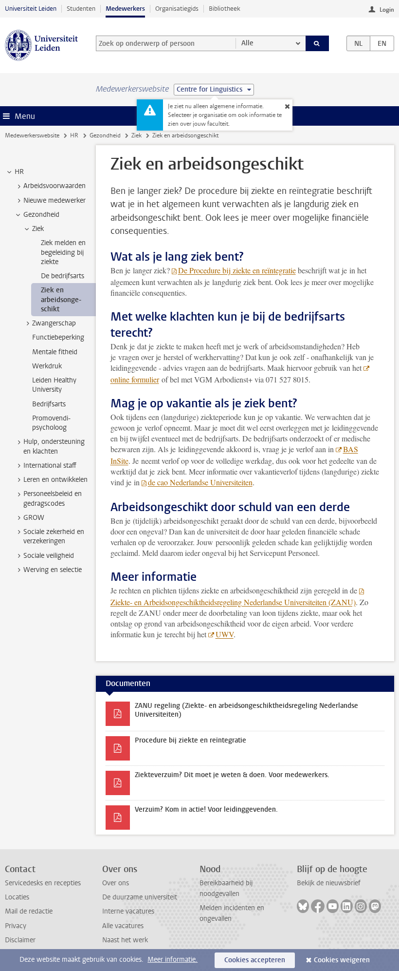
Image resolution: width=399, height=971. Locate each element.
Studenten (81, 8)
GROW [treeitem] (33, 517)
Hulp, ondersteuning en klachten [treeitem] (54, 446)
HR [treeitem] (19, 171)
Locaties (17, 897)
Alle (247, 43)
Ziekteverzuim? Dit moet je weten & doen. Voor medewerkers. (232, 775)
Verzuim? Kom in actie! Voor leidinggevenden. (206, 809)
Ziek (136, 135)
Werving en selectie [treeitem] (52, 569)
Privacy (15, 926)
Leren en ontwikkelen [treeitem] (55, 479)
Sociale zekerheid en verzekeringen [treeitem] (53, 536)
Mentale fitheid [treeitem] (54, 352)
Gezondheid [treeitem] (41, 214)
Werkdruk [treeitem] (47, 366)
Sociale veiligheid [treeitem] (48, 555)
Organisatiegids (177, 8)
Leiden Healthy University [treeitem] (54, 385)
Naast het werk (125, 940)
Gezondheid (105, 135)
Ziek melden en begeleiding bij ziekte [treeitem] (63, 252)
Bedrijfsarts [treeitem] (49, 404)
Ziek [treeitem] (38, 228)
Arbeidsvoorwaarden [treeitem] (54, 185)
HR (74, 135)
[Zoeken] (317, 43)
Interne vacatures (128, 911)
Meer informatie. (172, 959)
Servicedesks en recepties (43, 883)
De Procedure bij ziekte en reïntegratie (237, 270)
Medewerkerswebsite (32, 135)
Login (387, 10)
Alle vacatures (123, 926)
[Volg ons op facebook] (318, 906)
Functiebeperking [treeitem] (58, 337)
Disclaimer (20, 940)
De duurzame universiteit (139, 897)
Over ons (115, 883)
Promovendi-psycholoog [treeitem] (51, 423)
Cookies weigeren (342, 960)
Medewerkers (125, 8)
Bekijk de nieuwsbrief (329, 883)
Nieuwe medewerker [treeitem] (54, 200)
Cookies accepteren (254, 960)
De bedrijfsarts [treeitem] (62, 276)
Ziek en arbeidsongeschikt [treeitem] (61, 300)
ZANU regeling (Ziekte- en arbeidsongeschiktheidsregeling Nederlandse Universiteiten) (246, 710)
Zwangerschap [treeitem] (54, 323)
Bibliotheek (224, 8)
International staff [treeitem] (49, 465)
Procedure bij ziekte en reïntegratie (190, 740)
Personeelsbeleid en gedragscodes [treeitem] (52, 498)
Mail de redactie (29, 911)
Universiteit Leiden (30, 8)
